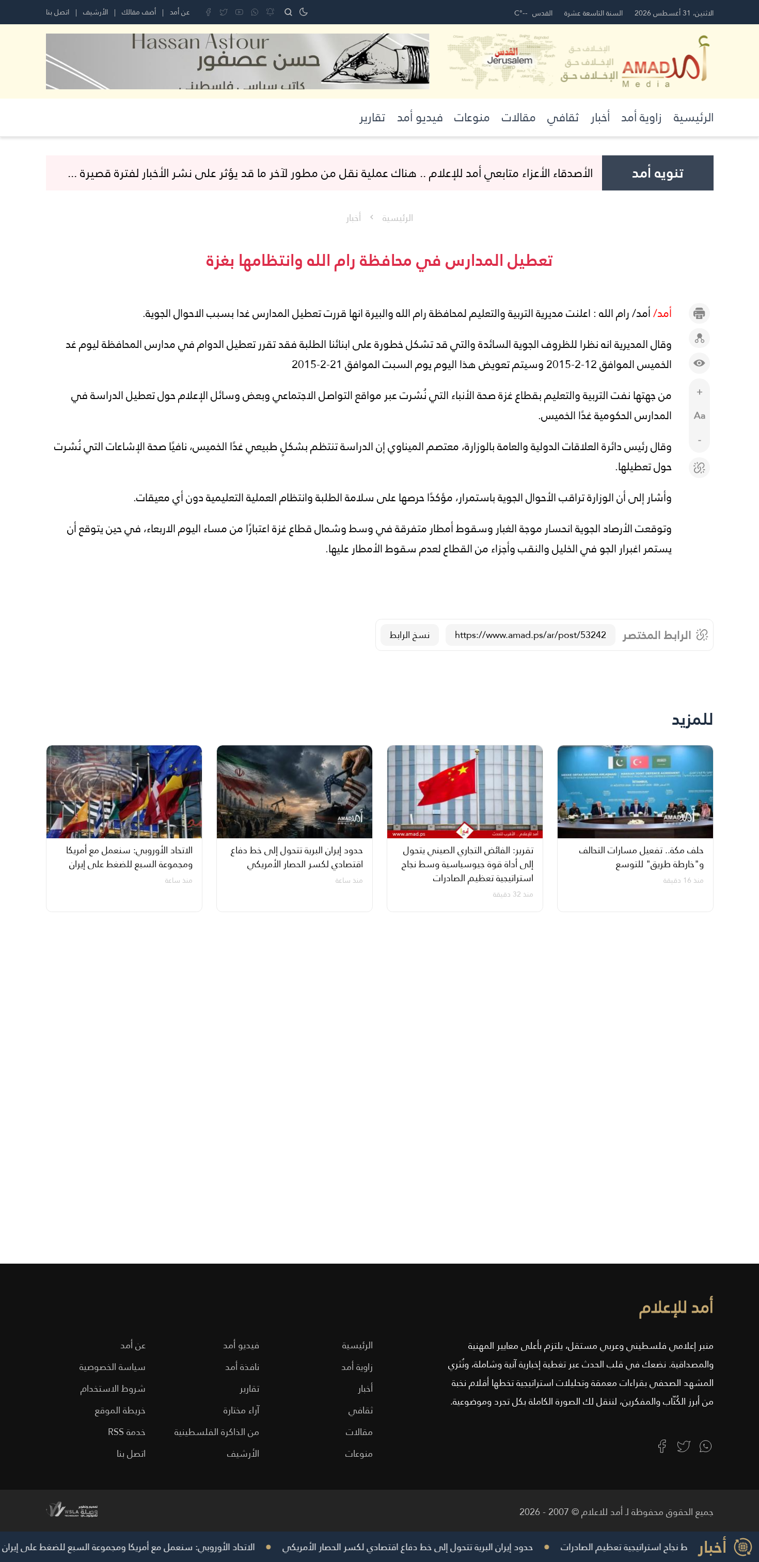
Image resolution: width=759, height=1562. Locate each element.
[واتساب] (254, 12)
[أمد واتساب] (705, 1446)
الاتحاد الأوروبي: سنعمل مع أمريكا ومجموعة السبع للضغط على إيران (144, 1546)
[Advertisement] (404, 1095)
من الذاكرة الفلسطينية (217, 1431)
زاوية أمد (641, 117)
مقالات (519, 117)
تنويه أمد (658, 173)
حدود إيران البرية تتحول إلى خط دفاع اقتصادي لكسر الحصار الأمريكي (423, 1546)
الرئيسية (694, 117)
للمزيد (693, 719)
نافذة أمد (242, 1366)
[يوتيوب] (239, 12)
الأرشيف (95, 12)
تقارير (372, 117)
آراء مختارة (241, 1409)
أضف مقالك (139, 12)
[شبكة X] (223, 12)
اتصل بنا (57, 12)
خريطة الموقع (120, 1409)
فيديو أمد (420, 117)
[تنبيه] (270, 12)
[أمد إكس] (683, 1446)
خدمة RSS (127, 1431)
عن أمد (180, 12)
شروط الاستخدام (113, 1388)
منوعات (472, 117)
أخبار (600, 117)
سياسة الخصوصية (113, 1366)
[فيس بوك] (208, 12)
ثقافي (563, 117)
